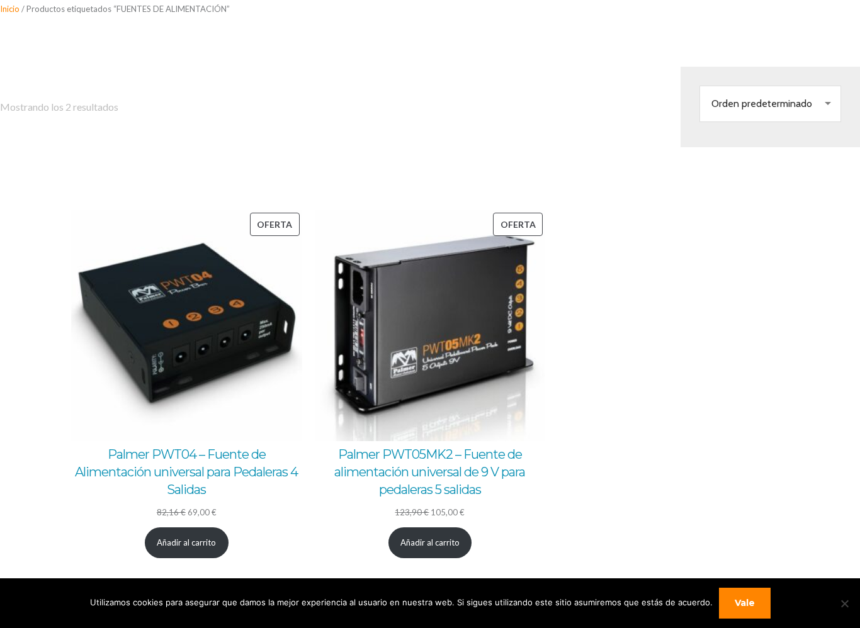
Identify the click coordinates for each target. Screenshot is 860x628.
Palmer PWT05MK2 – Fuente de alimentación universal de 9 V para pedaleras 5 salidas (429, 472)
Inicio (10, 9)
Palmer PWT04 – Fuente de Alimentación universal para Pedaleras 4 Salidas (186, 472)
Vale (745, 602)
